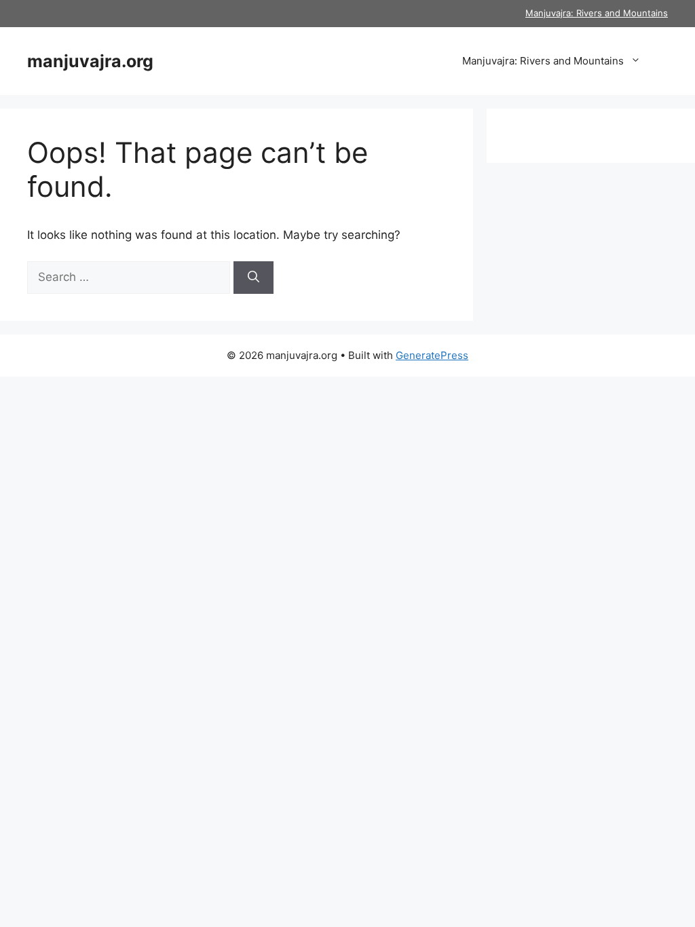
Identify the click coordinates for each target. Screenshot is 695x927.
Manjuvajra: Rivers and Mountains (596, 12)
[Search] (253, 277)
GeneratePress (432, 355)
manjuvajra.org (90, 61)
